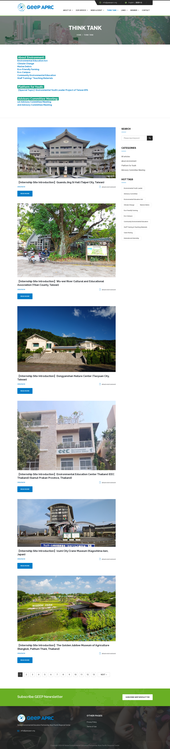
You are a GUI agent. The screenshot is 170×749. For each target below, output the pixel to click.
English (131, 2)
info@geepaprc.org (110, 2)
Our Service (81, 10)
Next (103, 674)
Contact (146, 10)
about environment (108, 187)
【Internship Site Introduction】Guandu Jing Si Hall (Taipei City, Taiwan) (60, 182)
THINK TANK (111, 10)
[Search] (150, 138)
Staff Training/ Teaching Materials (35, 78)
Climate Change (25, 63)
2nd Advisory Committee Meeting (34, 105)
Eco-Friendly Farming (28, 69)
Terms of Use (92, 726)
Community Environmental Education (36, 75)
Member (133, 10)
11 (81, 674)
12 (88, 674)
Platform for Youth (128, 165)
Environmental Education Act (32, 60)
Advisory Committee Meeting (133, 170)
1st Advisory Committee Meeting (34, 102)
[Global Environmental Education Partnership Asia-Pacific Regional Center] (35, 8)
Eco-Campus (23, 72)
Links (123, 10)
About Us (67, 10)
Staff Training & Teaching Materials (135, 227)
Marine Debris (24, 66)
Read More (24, 193)
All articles (125, 156)
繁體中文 (139, 2)
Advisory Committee (130, 194)
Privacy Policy (92, 722)
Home (79, 35)
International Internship (131, 238)
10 (75, 674)
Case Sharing (128, 233)
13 (94, 674)
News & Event (96, 10)
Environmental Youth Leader (133, 188)
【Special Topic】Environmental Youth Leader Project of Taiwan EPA (52, 90)
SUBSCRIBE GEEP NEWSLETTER (138, 697)
